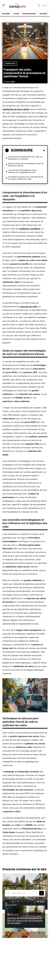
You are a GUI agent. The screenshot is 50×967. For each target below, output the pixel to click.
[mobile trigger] (4, 5)
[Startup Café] (17, 5)
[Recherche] (39, 5)
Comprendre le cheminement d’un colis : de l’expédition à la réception (25, 158)
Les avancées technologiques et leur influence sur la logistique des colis (22, 171)
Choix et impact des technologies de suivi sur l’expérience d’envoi (26, 164)
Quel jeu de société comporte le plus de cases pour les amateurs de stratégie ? (25, 921)
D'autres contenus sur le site (24, 869)
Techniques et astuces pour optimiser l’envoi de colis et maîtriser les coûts (25, 178)
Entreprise (10, 63)
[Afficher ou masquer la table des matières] (39, 150)
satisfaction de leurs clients (15, 109)
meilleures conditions (29, 228)
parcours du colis (28, 306)
